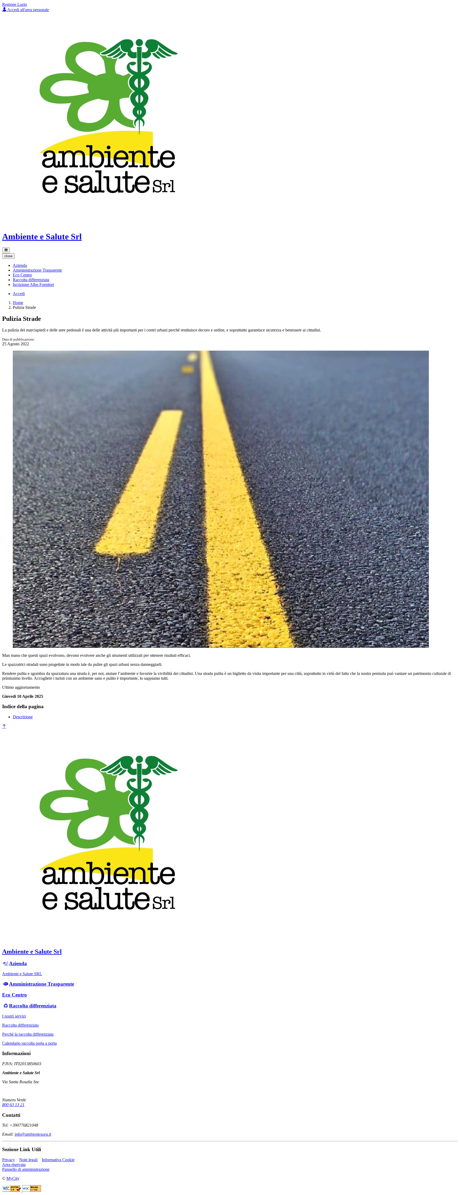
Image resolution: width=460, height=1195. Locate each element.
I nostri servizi (14, 1016)
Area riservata (14, 1164)
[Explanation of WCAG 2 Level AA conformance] (31, 1190)
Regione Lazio (14, 4)
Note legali (28, 1159)
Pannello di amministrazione (26, 1169)
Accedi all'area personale (27, 9)
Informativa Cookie (58, 1159)
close (8, 256)
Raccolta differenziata (32, 1006)
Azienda (18, 963)
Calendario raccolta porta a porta (29, 1043)
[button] (20, 265)
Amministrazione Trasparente (41, 984)
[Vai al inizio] (4, 726)
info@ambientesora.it (33, 1134)
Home (18, 302)
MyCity (12, 1178)
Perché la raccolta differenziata (28, 1034)
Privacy (8, 1159)
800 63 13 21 (13, 1104)
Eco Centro (14, 995)
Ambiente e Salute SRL (22, 974)
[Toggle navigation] (6, 250)
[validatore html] (12, 1190)
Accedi (19, 293)
